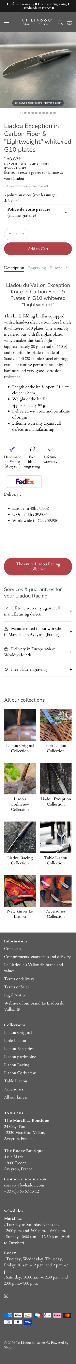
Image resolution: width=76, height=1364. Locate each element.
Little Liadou (15, 1040)
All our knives (16, 1097)
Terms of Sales (16, 987)
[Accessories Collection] (56, 891)
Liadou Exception (19, 1048)
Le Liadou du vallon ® (32, 1342)
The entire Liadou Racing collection (38, 566)
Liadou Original (18, 1032)
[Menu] (6, 22)
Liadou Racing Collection (20, 860)
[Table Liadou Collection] (56, 837)
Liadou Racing (16, 1065)
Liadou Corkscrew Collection (20, 804)
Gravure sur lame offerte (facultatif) (27, 166)
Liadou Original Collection (20, 748)
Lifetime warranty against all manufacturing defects (32, 611)
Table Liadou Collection (55, 860)
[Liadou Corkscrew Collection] (20, 779)
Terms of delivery (19, 979)
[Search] (60, 23)
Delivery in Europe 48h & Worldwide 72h (29, 652)
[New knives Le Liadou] (20, 891)
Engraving (37, 268)
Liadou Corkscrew (20, 1073)
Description (14, 268)
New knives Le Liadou (20, 914)
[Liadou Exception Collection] (56, 779)
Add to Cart (38, 249)
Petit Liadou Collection (55, 748)
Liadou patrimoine (20, 1056)
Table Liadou (15, 1081)
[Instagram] (6, 1295)
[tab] (16, 268)
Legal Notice (15, 995)
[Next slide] (72, 68)
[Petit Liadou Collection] (56, 725)
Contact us (13, 948)
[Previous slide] (4, 68)
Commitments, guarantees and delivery (37, 956)
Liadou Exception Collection (56, 801)
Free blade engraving (28, 669)
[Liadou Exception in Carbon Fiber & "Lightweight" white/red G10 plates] (21, 113)
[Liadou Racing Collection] (20, 837)
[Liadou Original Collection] (20, 725)
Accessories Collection (55, 914)
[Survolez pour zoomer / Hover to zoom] (38, 69)
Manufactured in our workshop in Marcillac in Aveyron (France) (34, 631)
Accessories (13, 1089)
